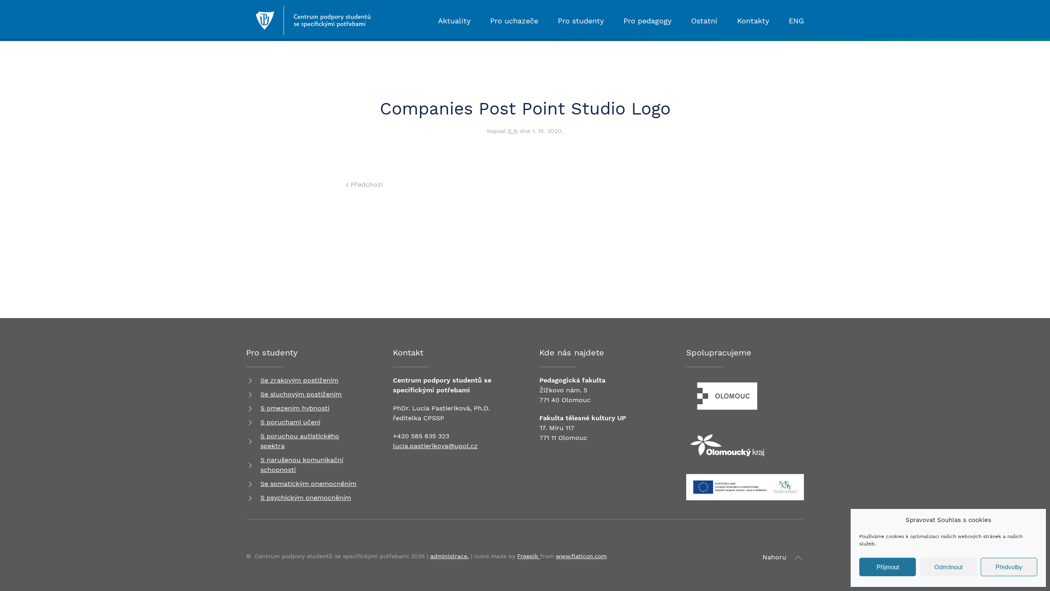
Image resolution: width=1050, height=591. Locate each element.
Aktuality (454, 20)
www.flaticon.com (581, 556)
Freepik (528, 556)
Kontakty (753, 20)
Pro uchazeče (514, 20)
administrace (448, 556)
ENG (796, 20)
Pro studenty (581, 20)
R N (513, 131)
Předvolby (1009, 567)
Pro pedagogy (647, 20)
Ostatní (704, 20)
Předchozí (366, 184)
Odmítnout (948, 567)
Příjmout (888, 567)
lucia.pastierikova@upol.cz (435, 446)
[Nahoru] (798, 558)
